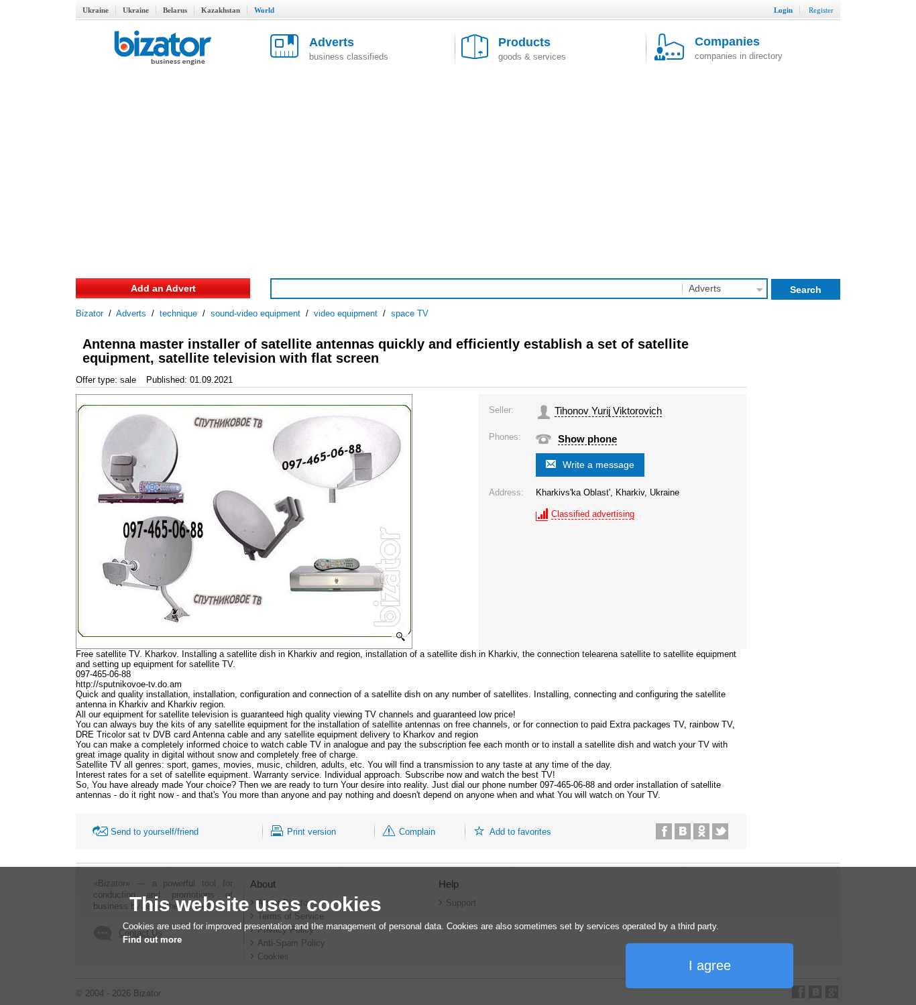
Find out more (152, 940)
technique (178, 313)
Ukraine (95, 10)
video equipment (346, 313)
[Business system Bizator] (163, 48)
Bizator (89, 313)
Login (783, 10)
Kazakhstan (220, 10)
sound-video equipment (255, 313)
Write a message (598, 464)
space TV (409, 313)
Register (821, 10)
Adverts (131, 313)
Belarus (175, 10)
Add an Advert (163, 288)
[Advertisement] (458, 167)
